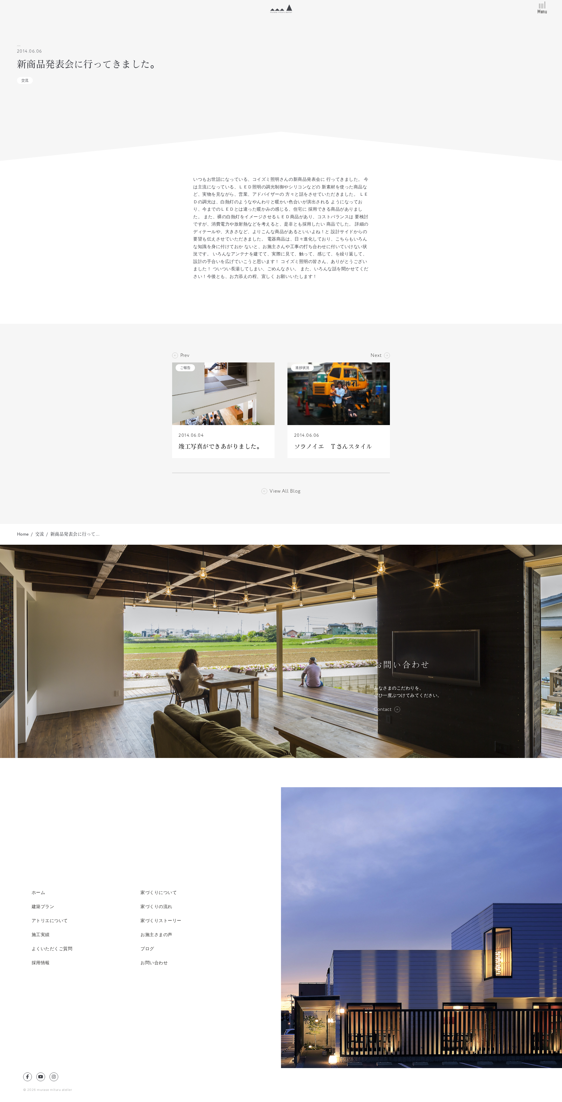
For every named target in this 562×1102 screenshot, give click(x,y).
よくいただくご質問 (52, 948)
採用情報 (41, 962)
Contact (383, 709)
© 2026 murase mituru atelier (47, 1090)
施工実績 (41, 934)
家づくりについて (158, 892)
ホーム (38, 892)
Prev (185, 355)
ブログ (147, 948)
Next (376, 355)
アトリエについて (50, 920)
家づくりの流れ (156, 906)
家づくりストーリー (160, 920)
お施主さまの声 (156, 934)
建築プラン (43, 906)
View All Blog (285, 491)
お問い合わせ (154, 962)
